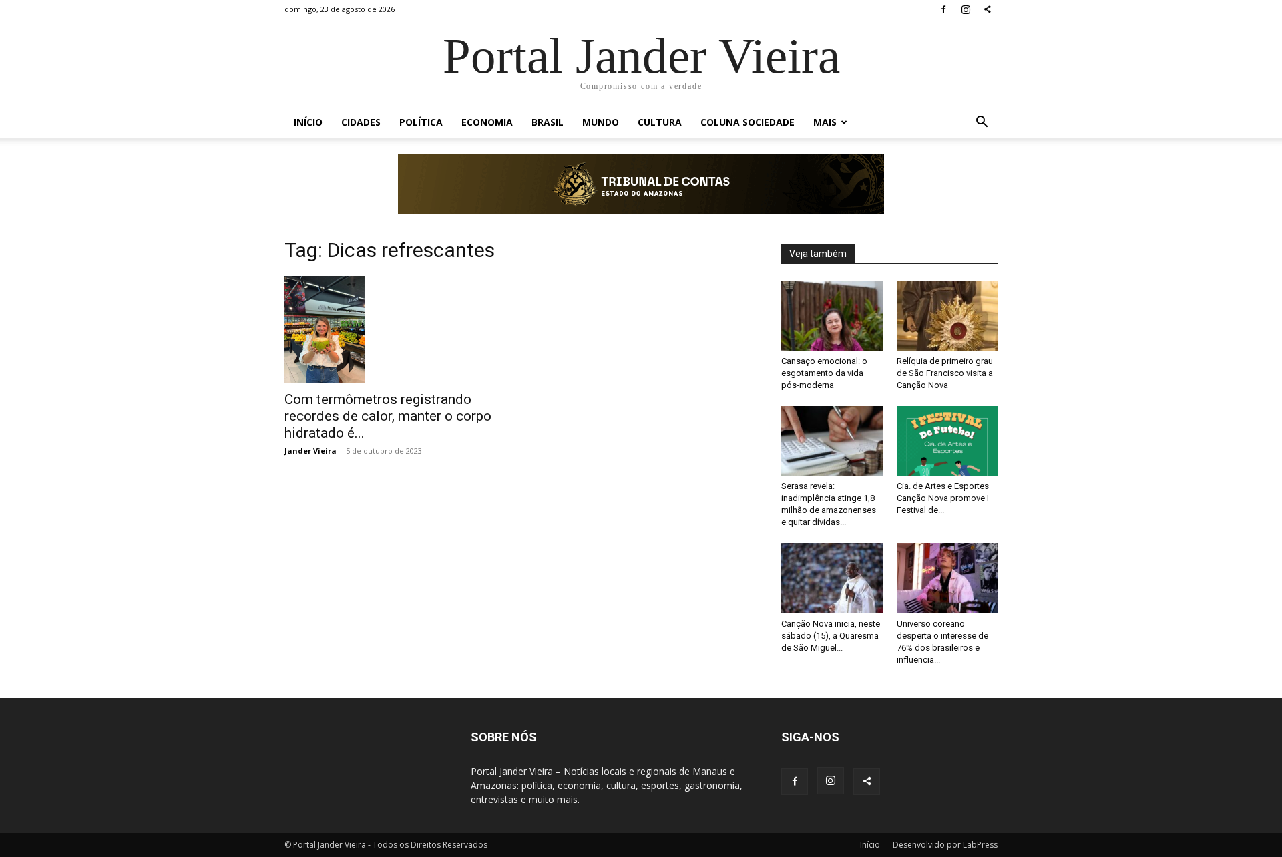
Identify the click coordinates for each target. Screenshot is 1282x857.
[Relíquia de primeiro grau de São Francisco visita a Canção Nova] (947, 316)
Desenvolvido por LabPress (945, 844)
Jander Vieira (310, 451)
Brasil (547, 122)
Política (421, 122)
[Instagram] (965, 9)
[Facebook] (943, 9)
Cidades (361, 122)
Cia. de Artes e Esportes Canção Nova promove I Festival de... (943, 498)
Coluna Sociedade (747, 122)
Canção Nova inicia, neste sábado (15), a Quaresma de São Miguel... (830, 636)
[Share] (988, 9)
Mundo (600, 122)
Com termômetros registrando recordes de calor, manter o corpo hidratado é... (387, 416)
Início (308, 122)
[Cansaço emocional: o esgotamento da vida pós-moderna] (832, 316)
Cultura (660, 122)
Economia (487, 122)
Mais (825, 122)
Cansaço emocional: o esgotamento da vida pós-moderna (824, 373)
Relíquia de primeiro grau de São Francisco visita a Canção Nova (945, 373)
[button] (982, 123)
